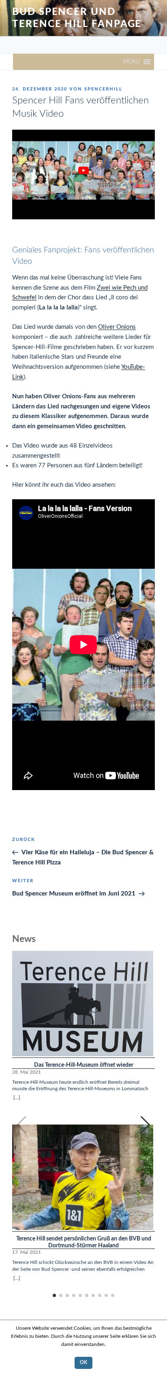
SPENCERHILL (103, 89)
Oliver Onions (117, 327)
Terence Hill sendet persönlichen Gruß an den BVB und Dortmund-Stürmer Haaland (83, 1242)
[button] (131, 62)
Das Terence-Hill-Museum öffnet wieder (83, 1065)
